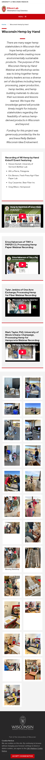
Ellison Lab (12, 8)
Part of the (22, 737)
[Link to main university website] (22, 730)
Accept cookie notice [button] (22, 756)
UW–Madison (15, 2)
